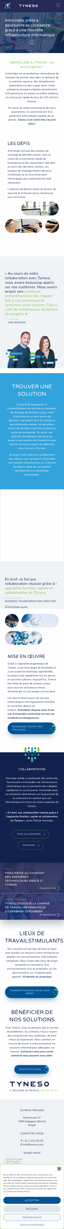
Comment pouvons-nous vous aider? (30, 992)
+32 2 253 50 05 (33, 1141)
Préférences (32, 1217)
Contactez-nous (30, 1069)
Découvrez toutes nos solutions (27, 728)
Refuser (32, 1208)
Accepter (32, 1200)
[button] (59, 1168)
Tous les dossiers (29, 834)
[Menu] (58, 5)
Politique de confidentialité (32, 1224)
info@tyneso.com (33, 1144)
